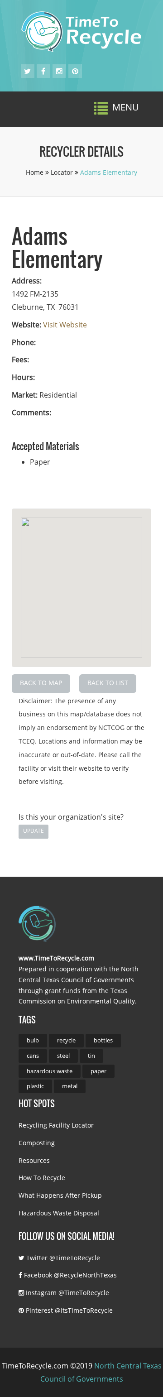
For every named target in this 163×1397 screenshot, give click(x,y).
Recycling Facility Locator (56, 1125)
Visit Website (65, 325)
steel (63, 1055)
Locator (63, 172)
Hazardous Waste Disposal (59, 1213)
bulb (33, 1040)
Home (35, 172)
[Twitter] (27, 71)
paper (98, 1071)
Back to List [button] (107, 682)
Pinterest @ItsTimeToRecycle (68, 1310)
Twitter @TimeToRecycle (62, 1257)
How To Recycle (42, 1177)
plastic (35, 1086)
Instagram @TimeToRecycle (66, 1292)
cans (33, 1055)
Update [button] (33, 831)
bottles (103, 1040)
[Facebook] (43, 71)
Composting (37, 1142)
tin (91, 1055)
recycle (66, 1040)
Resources (34, 1160)
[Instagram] (59, 71)
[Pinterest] (75, 71)
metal (69, 1086)
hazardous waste (49, 1071)
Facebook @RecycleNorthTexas (69, 1275)
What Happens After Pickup (60, 1195)
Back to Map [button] (41, 682)
